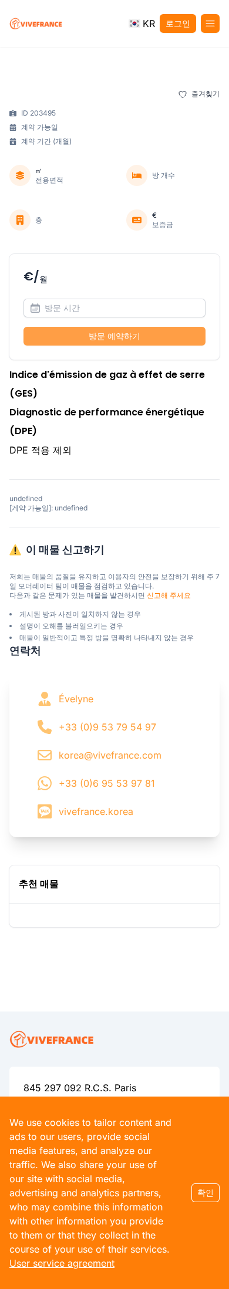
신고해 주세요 (169, 595)
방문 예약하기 (114, 336)
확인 (205, 1192)
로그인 (178, 23)
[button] (142, 23)
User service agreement (61, 1263)
